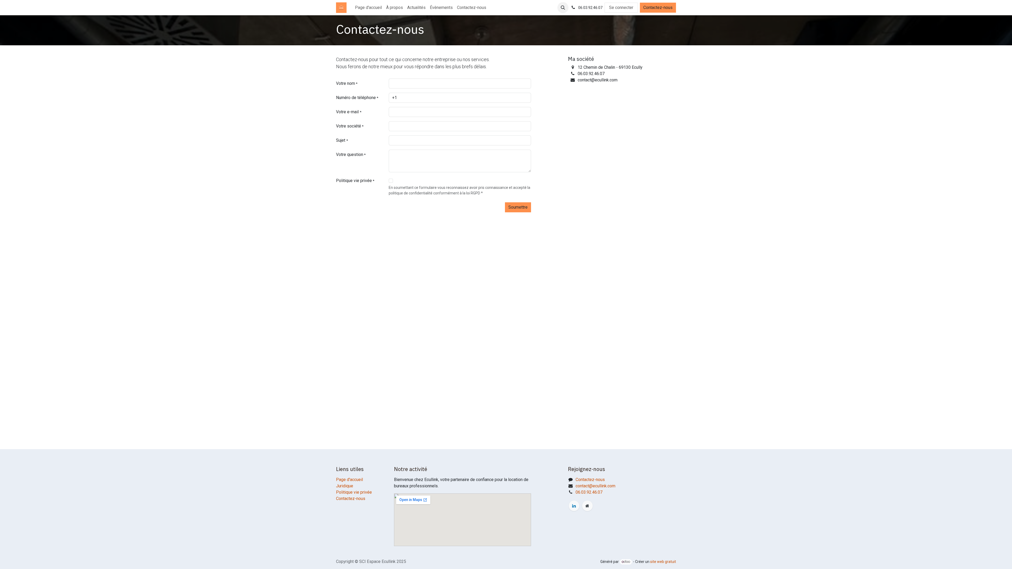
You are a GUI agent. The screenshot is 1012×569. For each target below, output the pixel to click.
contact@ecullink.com (595, 485)
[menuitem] (368, 7)
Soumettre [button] (518, 207)
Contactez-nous (658, 7)
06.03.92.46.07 (589, 492)
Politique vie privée (354, 492)
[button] (562, 7)
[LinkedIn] (574, 506)
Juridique (344, 485)
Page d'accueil (349, 479)
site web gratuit (663, 562)
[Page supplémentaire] (587, 506)
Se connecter (621, 7)
